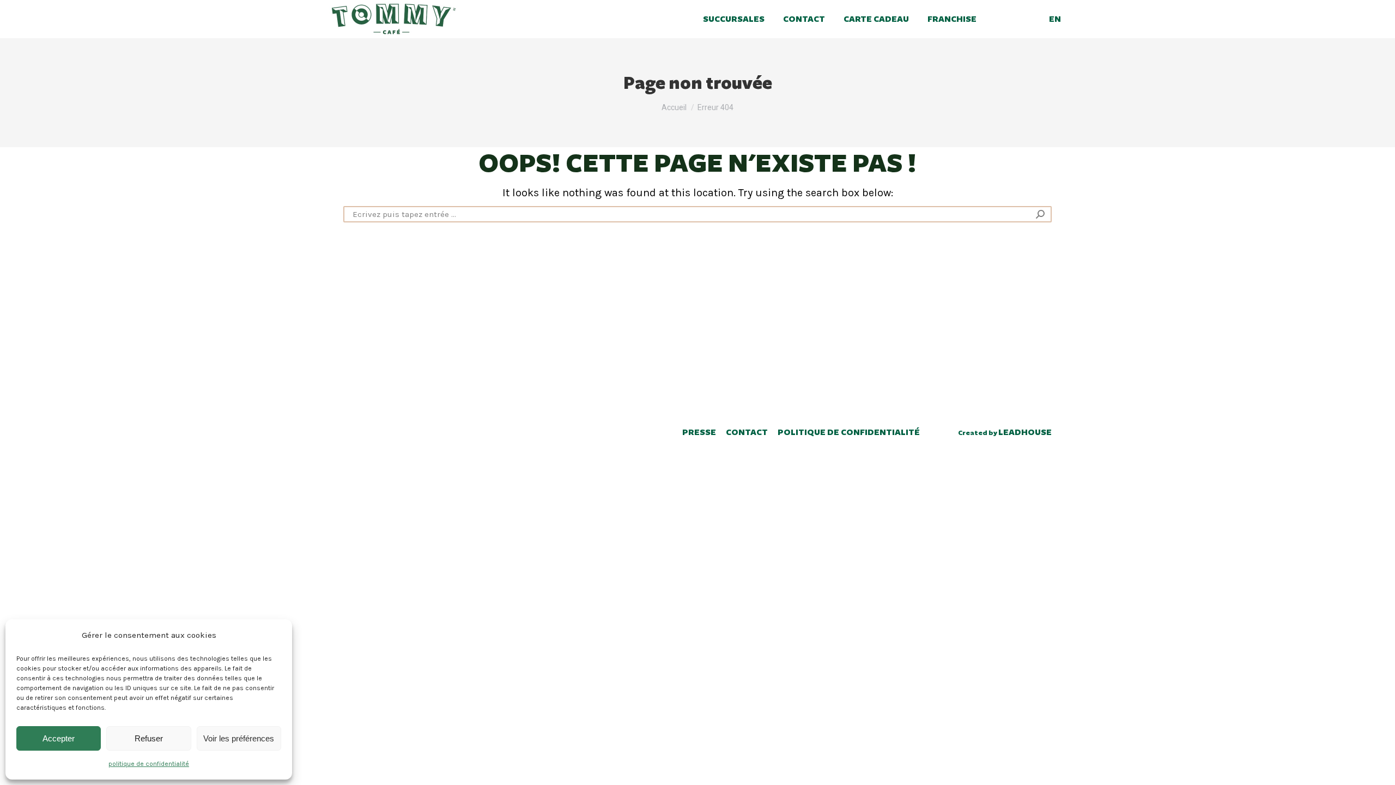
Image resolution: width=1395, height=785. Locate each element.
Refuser (149, 738)
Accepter (59, 738)
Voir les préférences (238, 738)
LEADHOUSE (1025, 432)
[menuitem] (735, 19)
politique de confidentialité (148, 764)
